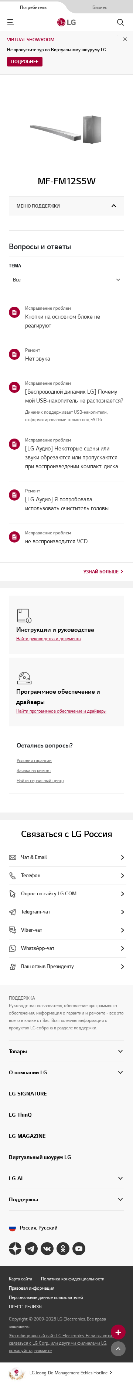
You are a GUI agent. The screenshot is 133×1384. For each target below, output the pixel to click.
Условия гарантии (34, 760)
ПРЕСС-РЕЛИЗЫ (25, 1306)
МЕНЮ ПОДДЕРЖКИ (38, 206)
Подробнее (24, 61)
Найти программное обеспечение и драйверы (61, 711)
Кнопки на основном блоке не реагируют (62, 321)
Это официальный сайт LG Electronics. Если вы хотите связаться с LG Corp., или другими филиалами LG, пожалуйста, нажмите (62, 1343)
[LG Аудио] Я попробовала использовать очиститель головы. (67, 503)
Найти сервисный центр (40, 780)
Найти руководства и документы (48, 638)
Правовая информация (31, 1288)
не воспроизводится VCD (56, 541)
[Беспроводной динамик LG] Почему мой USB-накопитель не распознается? (74, 396)
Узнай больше (101, 572)
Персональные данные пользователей (46, 1297)
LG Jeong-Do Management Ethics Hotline (69, 1373)
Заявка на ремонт (34, 770)
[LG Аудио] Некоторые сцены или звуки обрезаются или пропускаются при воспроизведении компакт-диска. (72, 457)
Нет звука (37, 359)
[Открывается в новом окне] (15, 1248)
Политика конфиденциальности (73, 1279)
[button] (66, 1072)
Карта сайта (20, 1279)
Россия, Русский (39, 1227)
